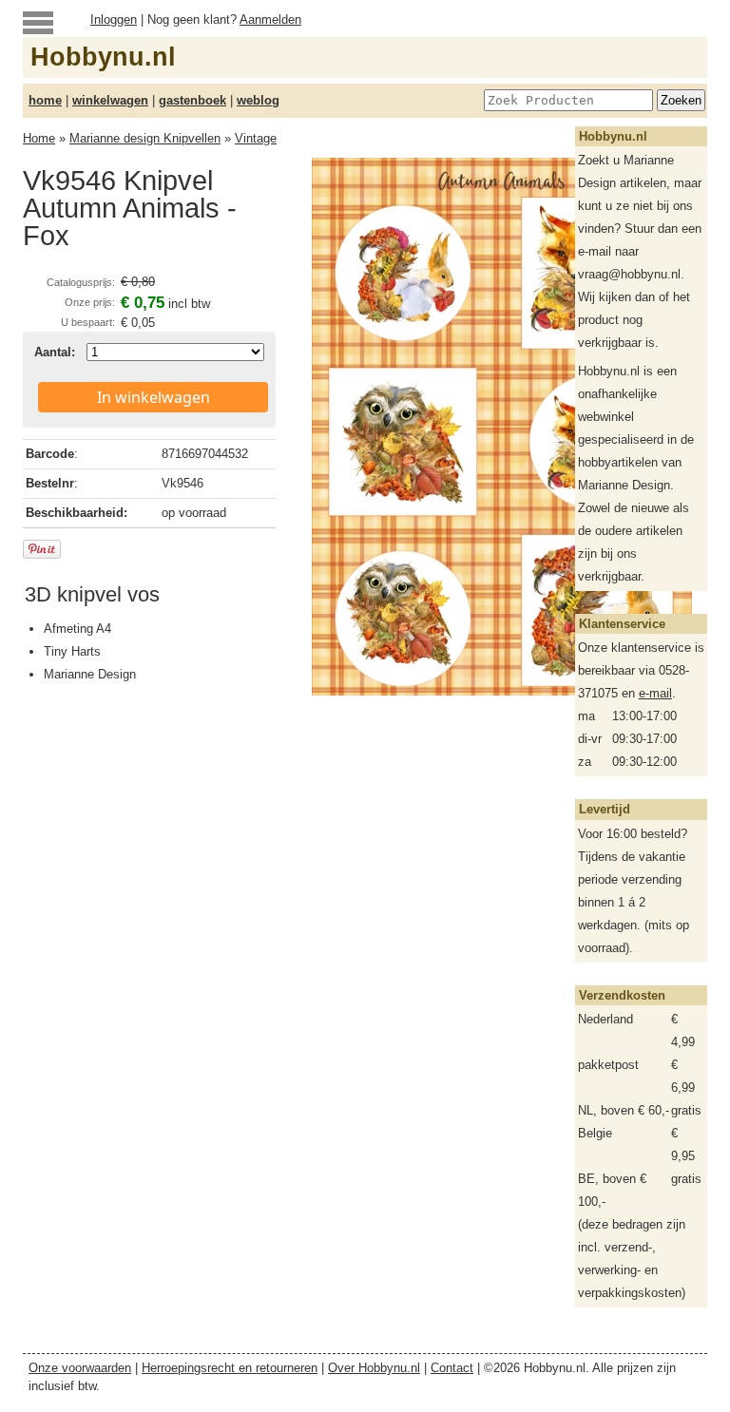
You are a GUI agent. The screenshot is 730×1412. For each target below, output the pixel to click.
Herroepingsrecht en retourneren (229, 1368)
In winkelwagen (153, 397)
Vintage (256, 138)
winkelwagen (110, 100)
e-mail (655, 693)
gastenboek (192, 100)
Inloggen (113, 19)
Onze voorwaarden (80, 1368)
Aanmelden (270, 19)
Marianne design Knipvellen (145, 138)
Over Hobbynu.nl (374, 1368)
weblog (258, 100)
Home (39, 138)
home (45, 100)
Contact (452, 1368)
